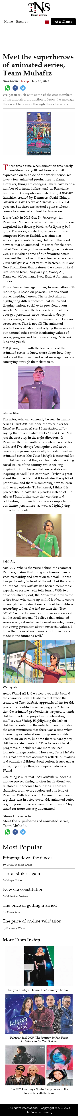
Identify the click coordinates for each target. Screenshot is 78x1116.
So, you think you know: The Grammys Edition (39, 990)
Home (8, 21)
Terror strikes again (21, 873)
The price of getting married (30, 905)
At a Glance (63, 22)
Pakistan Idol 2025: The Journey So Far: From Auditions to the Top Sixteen (39, 1039)
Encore (21, 21)
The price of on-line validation (32, 921)
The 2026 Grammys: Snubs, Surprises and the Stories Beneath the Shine (39, 1091)
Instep (25, 81)
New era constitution (23, 889)
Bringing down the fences (27, 857)
